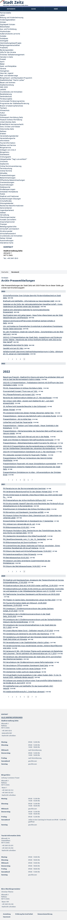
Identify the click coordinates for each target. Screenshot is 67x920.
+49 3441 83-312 (7, 790)
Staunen (3, 115)
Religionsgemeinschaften (10, 45)
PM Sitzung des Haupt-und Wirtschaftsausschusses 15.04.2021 (27, 551)
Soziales (3, 36)
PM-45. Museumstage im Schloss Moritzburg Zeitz (22, 388)
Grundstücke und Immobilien (11, 92)
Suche (33, 9)
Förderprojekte (6, 99)
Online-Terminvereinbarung (10, 166)
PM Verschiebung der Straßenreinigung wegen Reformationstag (28, 662)
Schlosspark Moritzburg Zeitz (11, 117)
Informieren (4, 140)
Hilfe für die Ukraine (8, 52)
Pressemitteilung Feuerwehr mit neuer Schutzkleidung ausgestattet (29, 463)
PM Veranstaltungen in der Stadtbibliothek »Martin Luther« (26, 642)
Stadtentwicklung (7, 85)
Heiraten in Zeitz (6, 57)
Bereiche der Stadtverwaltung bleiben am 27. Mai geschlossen (27, 397)
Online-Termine (6, 171)
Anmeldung (7, 914)
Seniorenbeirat (6, 208)
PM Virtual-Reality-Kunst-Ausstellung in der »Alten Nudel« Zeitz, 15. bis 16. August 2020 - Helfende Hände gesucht (32, 676)
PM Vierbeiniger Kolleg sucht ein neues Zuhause (22, 668)
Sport (2, 61)
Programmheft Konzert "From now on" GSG (20, 391)
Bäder (2, 64)
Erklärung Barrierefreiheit (24, 914)
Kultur (2, 113)
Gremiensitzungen (7, 182)
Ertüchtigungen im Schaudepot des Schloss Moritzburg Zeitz (26, 509)
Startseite (4, 272)
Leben (2, 15)
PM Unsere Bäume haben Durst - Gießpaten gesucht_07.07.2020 (28, 630)
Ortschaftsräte (6, 201)
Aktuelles (3, 173)
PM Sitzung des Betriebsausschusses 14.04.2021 (22, 566)
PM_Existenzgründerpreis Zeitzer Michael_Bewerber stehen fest (28, 413)
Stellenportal (5, 187)
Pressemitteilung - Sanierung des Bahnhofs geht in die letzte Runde (29, 416)
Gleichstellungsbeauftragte (10, 43)
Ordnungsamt (5, 157)
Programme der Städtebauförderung (14, 103)
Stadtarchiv (4, 164)
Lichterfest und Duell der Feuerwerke (17, 422)
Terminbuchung (6, 168)
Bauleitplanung (6, 94)
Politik (2, 194)
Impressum (6, 917)
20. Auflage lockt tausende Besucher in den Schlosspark (24, 406)
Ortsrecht (4, 161)
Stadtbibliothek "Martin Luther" (12, 80)
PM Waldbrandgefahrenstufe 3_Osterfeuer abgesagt (24, 691)
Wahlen (3, 212)
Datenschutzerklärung (45, 914)
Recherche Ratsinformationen (11, 205)
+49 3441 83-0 (6, 730)
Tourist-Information (7, 143)
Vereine (3, 68)
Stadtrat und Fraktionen (9, 196)
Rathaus (3, 131)
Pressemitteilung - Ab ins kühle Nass (17, 419)
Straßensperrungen (7, 189)
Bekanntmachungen (7, 178)
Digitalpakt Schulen (7, 24)
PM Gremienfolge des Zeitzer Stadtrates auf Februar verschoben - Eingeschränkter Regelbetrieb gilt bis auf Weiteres (31, 546)
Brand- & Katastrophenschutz (11, 106)
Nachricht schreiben (9, 735)
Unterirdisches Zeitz (8, 122)
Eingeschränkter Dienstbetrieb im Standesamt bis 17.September (28, 521)
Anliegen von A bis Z (8, 150)
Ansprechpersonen (7, 222)
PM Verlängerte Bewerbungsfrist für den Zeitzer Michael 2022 (27, 491)
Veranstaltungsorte (7, 138)
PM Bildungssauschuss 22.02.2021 (16, 527)
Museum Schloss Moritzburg (11, 119)
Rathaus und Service (8, 145)
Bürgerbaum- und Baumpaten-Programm (16, 78)
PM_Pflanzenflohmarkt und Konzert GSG (19, 394)
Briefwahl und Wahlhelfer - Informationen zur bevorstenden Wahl (28, 301)
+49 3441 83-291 (7, 845)
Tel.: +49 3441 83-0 (10, 258)
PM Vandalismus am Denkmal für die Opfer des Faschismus (26, 634)
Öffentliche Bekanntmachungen (12, 180)
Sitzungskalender (6, 203)
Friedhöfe (4, 47)
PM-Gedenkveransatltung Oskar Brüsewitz (19, 554)
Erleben (3, 133)
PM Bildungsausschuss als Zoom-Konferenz (20, 542)
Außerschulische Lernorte (10, 34)
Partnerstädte (5, 13)
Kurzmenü (15, 272)
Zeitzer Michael (6, 238)
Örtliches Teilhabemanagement (12, 54)
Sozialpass (4, 38)
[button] (56, 9)
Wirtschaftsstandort (8, 233)
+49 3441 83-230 (7, 904)
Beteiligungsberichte (8, 226)
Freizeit (3, 59)
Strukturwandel (6, 231)
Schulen (3, 22)
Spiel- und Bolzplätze (8, 66)
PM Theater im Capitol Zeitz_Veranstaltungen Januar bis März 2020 (29, 600)
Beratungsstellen (6, 50)
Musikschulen (5, 31)
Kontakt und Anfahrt (8, 219)
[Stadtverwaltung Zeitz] (33, 254)
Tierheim (3, 108)
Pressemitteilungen (7, 175)
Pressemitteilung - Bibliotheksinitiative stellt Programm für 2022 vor (30, 443)
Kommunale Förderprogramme (12, 101)
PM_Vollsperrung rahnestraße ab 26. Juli (19, 524)
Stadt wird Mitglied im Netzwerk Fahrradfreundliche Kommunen (28, 440)
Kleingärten (4, 71)
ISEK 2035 (4, 87)
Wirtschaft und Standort (9, 229)
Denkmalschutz (6, 96)
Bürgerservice (5, 147)
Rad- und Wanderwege (9, 75)
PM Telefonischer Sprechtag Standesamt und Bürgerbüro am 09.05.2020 (31, 594)
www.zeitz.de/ (7, 733)
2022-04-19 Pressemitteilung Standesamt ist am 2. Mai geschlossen (29, 451)
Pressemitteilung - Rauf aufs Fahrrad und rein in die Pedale (26, 436)
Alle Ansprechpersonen (12, 717)
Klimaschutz (4, 110)
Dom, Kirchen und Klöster (10, 126)
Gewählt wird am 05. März (13, 348)
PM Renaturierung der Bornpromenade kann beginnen (24, 488)
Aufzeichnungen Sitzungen (10, 198)
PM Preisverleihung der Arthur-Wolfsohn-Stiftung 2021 (24, 500)
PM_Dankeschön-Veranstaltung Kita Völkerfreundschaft (24, 536)
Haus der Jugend (6, 73)
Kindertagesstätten (7, 20)
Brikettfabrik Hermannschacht (11, 124)
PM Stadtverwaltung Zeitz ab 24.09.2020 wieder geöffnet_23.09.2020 (30, 585)
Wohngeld (4, 40)
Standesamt (4, 154)
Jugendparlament (7, 210)
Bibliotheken (5, 27)
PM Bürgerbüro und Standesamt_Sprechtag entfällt (23, 512)
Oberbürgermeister (8, 217)
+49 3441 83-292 (7, 848)
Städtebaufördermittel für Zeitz (15, 345)
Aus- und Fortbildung (8, 29)
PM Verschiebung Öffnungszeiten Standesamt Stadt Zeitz (25, 665)
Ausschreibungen (6, 185)
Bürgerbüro (4, 152)
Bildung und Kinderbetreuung (11, 17)
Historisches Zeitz (7, 129)
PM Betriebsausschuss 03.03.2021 (16, 557)
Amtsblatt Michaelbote (9, 192)
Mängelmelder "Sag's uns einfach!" (13, 159)
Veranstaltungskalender (9, 136)
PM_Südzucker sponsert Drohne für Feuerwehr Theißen (25, 455)
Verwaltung (4, 215)
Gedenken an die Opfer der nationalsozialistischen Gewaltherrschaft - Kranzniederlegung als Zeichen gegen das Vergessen (33, 305)
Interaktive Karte (6, 243)
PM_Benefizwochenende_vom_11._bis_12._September (24, 539)
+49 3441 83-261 (7, 792)
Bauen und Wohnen (7, 82)
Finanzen (3, 224)
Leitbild (3, 89)
